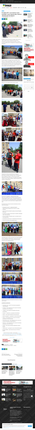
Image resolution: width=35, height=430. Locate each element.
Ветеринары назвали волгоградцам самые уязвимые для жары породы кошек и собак (19, 395)
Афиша (10, 1)
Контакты (20, 1)
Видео (7, 1)
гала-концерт (11, 344)
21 (30, 87)
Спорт (23, 7)
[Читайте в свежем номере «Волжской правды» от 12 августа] (3, 394)
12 (27, 86)
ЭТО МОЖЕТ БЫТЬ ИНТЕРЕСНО (6, 364)
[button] (32, 7)
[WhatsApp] (6, 19)
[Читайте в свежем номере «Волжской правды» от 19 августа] (3, 390)
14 (30, 86)
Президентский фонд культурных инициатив (7, 345)
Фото (5, 1)
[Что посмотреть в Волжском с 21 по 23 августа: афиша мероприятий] (5, 368)
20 (28, 87)
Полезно (12, 1)
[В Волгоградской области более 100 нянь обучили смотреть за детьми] (14, 390)
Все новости (3, 1)
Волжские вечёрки (6, 344)
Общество (7, 7)
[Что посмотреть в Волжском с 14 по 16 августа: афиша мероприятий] (19, 368)
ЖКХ (21, 7)
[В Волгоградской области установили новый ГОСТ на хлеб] (14, 400)
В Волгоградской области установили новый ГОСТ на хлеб (19, 400)
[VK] (4, 19)
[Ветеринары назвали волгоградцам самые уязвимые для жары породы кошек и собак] (14, 394)
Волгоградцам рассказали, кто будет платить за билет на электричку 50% (30, 36)
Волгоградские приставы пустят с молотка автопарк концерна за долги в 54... (30, 30)
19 (27, 87)
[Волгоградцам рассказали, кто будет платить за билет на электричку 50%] (25, 35)
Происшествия (15, 7)
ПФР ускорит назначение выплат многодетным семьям (6, 355)
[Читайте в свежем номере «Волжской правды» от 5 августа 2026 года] (3, 399)
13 (28, 86)
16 (33, 86)
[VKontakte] (32, 3)
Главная (3, 9)
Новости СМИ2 (12, 337)
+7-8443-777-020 (19, 417)
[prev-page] (2, 376)
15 (31, 86)
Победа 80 (11, 7)
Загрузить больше (28, 40)
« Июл (28, 91)
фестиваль (15, 345)
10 (24, 86)
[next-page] (3, 376)
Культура (19, 7)
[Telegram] (31, 3)
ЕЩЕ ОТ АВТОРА (14, 364)
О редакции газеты (16, 1)
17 (24, 87)
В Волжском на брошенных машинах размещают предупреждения (18, 355)
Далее (25, 7)
